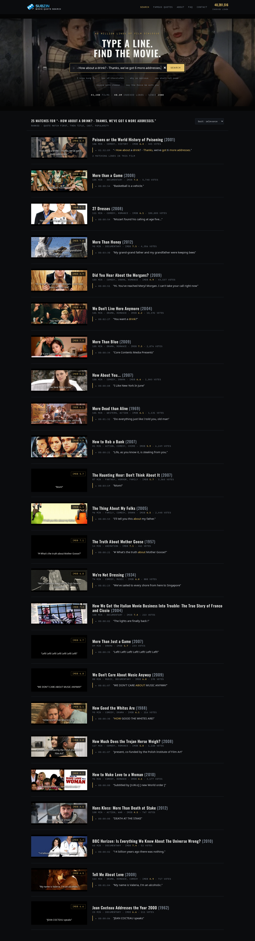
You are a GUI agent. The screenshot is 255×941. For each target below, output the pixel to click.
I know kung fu (86, 78)
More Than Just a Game (117, 641)
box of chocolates (113, 78)
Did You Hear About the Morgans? (127, 275)
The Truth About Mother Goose (123, 541)
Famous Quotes (162, 7)
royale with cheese (108, 85)
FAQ (190, 7)
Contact (202, 7)
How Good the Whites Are (119, 708)
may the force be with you (142, 85)
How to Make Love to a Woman (124, 774)
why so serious (139, 78)
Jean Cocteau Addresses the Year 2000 (130, 907)
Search (144, 7)
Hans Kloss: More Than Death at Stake (130, 808)
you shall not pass (166, 78)
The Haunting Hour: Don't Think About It (132, 475)
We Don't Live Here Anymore (122, 308)
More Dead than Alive (116, 408)
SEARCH (176, 67)
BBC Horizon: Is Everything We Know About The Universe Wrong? (152, 841)
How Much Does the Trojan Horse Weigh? (132, 741)
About (180, 7)
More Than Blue (111, 341)
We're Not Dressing (114, 575)
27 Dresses (107, 208)
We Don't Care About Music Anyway (128, 674)
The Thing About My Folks (120, 508)
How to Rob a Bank (114, 441)
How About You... (112, 375)
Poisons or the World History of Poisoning (133, 139)
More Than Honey (112, 242)
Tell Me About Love (114, 874)
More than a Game (113, 175)
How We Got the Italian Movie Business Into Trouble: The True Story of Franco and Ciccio (157, 608)
